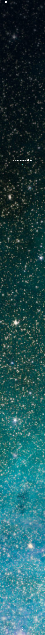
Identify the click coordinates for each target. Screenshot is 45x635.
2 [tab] (22, 164)
